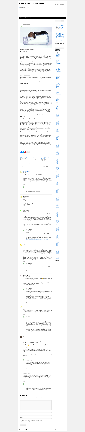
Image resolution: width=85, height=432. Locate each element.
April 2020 (57, 150)
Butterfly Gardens (58, 55)
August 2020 (57, 147)
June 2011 (57, 244)
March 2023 (57, 119)
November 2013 (57, 218)
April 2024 (57, 109)
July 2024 (57, 106)
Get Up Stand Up (62, 24)
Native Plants (57, 77)
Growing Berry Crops (58, 71)
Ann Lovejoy (29, 24)
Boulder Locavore (58, 261)
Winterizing (57, 100)
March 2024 (57, 110)
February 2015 (57, 205)
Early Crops (57, 62)
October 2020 (57, 145)
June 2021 (57, 138)
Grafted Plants (57, 70)
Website (21, 417)
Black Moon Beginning (58, 35)
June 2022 (57, 127)
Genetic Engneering (58, 69)
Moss (56, 75)
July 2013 (57, 222)
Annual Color (57, 53)
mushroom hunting (58, 76)
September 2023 (57, 115)
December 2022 (57, 122)
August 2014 (57, 210)
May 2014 (57, 213)
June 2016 (57, 191)
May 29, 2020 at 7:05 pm (26, 373)
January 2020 (57, 153)
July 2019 (57, 158)
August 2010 (57, 253)
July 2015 (57, 201)
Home (21, 17)
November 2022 (57, 123)
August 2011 (57, 242)
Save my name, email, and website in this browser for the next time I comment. (32, 420)
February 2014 (57, 216)
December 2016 (57, 186)
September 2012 (57, 231)
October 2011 (57, 240)
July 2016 (57, 190)
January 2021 (57, 142)
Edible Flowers (57, 64)
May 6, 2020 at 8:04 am (26, 245)
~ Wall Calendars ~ (26, 17)
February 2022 (57, 131)
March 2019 (57, 162)
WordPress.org (57, 258)
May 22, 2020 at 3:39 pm (26, 307)
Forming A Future (23, 166)
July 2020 (57, 148)
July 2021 (57, 137)
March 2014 (57, 215)
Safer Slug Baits (22, 164)
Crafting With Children (58, 60)
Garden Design (57, 66)
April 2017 (57, 182)
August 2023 (57, 116)
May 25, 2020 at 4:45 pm (29, 317)
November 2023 (57, 113)
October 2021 (57, 134)
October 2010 (57, 251)
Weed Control (57, 99)
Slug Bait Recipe (27, 164)
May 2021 (57, 139)
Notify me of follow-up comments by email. (26, 421)
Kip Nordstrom (25, 171)
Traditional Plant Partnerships (47, 166)
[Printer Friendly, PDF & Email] (23, 26)
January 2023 (57, 121)
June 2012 (57, 233)
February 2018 (57, 173)
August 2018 (57, 168)
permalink (39, 164)
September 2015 (57, 199)
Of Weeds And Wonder (60, 27)
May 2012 (57, 234)
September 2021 (57, 135)
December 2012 (57, 228)
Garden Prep (57, 67)
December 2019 (57, 154)
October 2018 (57, 166)
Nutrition (57, 79)
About (30, 17)
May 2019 (57, 160)
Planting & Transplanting (58, 83)
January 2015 (57, 206)
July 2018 (57, 169)
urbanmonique (57, 263)
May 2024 (57, 108)
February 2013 (57, 226)
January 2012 (57, 238)
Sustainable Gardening (58, 94)
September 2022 (57, 125)
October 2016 (57, 187)
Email (21, 414)
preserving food (57, 86)
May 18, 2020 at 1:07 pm (29, 289)
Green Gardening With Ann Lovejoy (31, 3)
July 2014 (57, 211)
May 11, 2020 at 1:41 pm (29, 230)
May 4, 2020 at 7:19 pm (26, 197)
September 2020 (57, 146)
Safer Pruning (57, 90)
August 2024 (57, 105)
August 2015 (57, 200)
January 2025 (57, 104)
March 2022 (57, 130)
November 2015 (57, 197)
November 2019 (57, 155)
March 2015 (57, 204)
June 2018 (57, 170)
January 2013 (57, 227)
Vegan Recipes (57, 98)
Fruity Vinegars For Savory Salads (60, 36)
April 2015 (57, 203)
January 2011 (57, 248)
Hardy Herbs (57, 72)
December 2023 (57, 112)
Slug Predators (32, 164)
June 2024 (57, 107)
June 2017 (57, 180)
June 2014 (57, 212)
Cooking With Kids (58, 59)
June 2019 (57, 159)
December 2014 (57, 207)
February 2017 (57, 184)
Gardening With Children (58, 68)
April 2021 (57, 140)
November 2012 (57, 229)
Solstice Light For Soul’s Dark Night (60, 34)
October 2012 (57, 230)
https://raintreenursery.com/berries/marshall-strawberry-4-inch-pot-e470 (37, 239)
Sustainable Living (58, 95)
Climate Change (57, 57)
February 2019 (57, 163)
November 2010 (57, 250)
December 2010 (57, 249)
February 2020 (57, 152)
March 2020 (57, 151)
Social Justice (57, 92)
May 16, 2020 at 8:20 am (26, 276)
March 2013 (57, 225)
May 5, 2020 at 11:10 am (26, 211)
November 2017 (57, 176)
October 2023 (57, 114)
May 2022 (57, 128)
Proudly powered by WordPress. (59, 429)
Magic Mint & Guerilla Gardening (60, 37)
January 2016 (57, 195)
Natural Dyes (57, 78)
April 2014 (57, 214)
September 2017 (57, 178)
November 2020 (57, 144)
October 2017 (57, 177)
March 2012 (57, 236)
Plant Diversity (57, 81)
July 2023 (57, 117)
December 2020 (57, 143)
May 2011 (57, 245)
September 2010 (57, 252)
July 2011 (57, 243)
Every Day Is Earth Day (58, 31)
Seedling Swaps (57, 91)
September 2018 (57, 167)
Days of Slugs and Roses (34, 157)
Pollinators (57, 85)
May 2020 (57, 149)
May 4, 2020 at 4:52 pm (26, 172)
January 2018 (57, 174)
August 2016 (57, 189)
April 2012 (57, 235)
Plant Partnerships (58, 82)
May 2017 (57, 181)
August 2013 (57, 221)
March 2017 (57, 183)
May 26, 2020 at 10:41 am (26, 337)
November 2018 (57, 165)
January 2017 (57, 185)
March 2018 (57, 172)
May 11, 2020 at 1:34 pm (29, 264)
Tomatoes (57, 96)
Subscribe (57, 50)
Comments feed (57, 257)
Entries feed (57, 256)
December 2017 (57, 175)
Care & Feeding (57, 56)
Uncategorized (57, 97)
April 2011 (57, 246)
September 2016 (57, 188)
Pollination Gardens (58, 84)
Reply (24, 184)
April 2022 (57, 129)
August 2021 (57, 136)
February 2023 (57, 120)
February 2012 (57, 237)
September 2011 (57, 241)
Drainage (57, 61)
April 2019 (57, 161)
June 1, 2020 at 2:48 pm (29, 360)
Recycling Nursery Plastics (59, 89)
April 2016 (57, 193)
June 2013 (57, 223)
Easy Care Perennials (58, 63)
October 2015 (57, 198)
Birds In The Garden (58, 54)
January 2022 (57, 132)
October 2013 (57, 219)
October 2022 (57, 124)
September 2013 (57, 220)
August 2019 (57, 157)
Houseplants (57, 74)
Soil (56, 93)
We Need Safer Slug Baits (24, 157)
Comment (21, 399)
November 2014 (57, 208)
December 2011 (57, 239)
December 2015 (57, 196)
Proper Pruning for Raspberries (59, 87)
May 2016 (57, 192)
